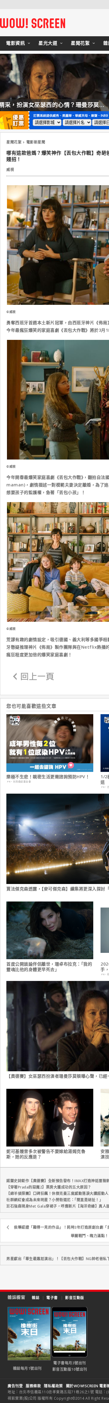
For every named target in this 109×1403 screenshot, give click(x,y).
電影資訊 (15, 43)
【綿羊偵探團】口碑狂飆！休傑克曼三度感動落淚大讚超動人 (57, 1193)
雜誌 (35, 1297)
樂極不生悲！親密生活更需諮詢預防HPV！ (48, 776)
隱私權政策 (53, 1385)
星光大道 (47, 43)
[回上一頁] (33, 677)
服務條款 (33, 1385)
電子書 (52, 1297)
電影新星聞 (35, 142)
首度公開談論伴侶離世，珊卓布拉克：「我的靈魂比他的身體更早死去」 (49, 966)
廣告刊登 (15, 1385)
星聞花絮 (80, 43)
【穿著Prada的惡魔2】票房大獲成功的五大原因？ (48, 1187)
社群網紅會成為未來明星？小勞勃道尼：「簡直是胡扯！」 (54, 1199)
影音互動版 (74, 1297)
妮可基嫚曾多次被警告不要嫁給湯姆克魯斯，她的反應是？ (45, 1154)
